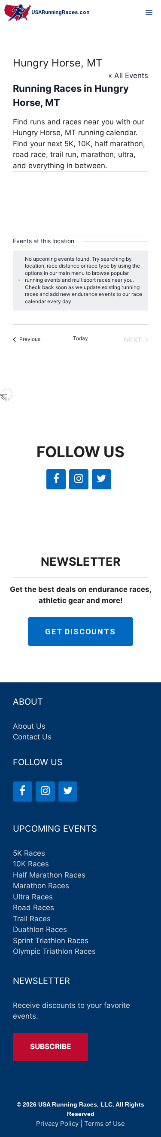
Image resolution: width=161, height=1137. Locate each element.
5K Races (29, 853)
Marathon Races (41, 885)
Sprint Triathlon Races (50, 940)
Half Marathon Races (49, 875)
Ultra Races (33, 897)
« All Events (128, 75)
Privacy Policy (57, 1123)
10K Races (31, 864)
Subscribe (50, 1046)
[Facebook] (56, 479)
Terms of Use (104, 1123)
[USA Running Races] (46, 13)
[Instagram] (78, 479)
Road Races (33, 907)
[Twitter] (101, 479)
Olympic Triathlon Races (54, 951)
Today (80, 338)
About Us (29, 726)
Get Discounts (80, 631)
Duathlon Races (40, 929)
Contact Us (32, 737)
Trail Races (32, 918)
